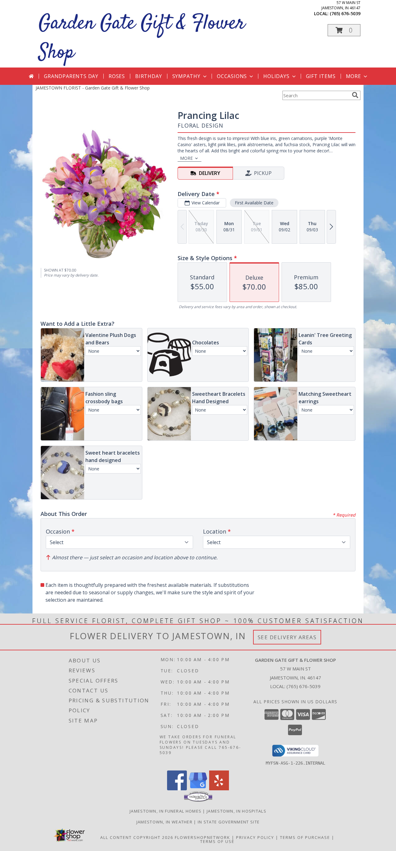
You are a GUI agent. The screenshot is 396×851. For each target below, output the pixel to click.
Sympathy (186, 76)
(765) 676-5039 (345, 13)
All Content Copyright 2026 (136, 837)
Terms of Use (217, 841)
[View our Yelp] (219, 789)
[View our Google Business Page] (198, 789)
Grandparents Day (71, 76)
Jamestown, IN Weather (164, 822)
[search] (355, 95)
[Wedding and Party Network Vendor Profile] (198, 800)
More (353, 76)
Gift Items (321, 76)
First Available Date (254, 203)
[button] (344, 30)
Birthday (148, 76)
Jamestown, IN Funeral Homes (165, 811)
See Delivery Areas (287, 637)
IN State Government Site (229, 822)
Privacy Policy (255, 837)
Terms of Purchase (305, 837)
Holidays (276, 76)
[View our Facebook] (177, 789)
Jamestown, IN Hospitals (236, 811)
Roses (117, 76)
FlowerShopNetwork (202, 837)
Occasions (232, 76)
